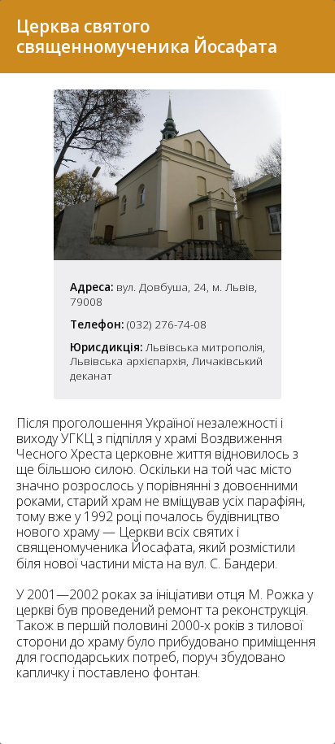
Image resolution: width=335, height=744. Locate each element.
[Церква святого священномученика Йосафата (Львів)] (167, 255)
